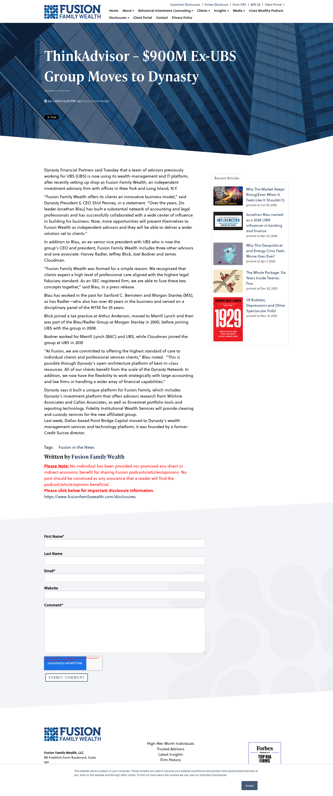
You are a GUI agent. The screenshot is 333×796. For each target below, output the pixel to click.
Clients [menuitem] (202, 10)
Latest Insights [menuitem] (170, 754)
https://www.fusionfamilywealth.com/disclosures (90, 496)
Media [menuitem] (237, 10)
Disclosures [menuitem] (118, 17)
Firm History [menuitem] (170, 759)
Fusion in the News (76, 447)
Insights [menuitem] (220, 10)
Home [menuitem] (113, 10)
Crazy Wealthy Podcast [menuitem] (266, 10)
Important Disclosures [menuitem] (185, 4)
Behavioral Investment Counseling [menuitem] (164, 10)
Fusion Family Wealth (96, 101)
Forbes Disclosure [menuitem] (216, 4)
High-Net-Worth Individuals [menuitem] (170, 743)
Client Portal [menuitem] (273, 4)
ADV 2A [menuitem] (255, 4)
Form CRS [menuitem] (239, 4)
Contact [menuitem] (162, 17)
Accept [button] (249, 785)
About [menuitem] (127, 10)
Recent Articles (226, 178)
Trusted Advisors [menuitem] (170, 748)
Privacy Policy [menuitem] (182, 17)
